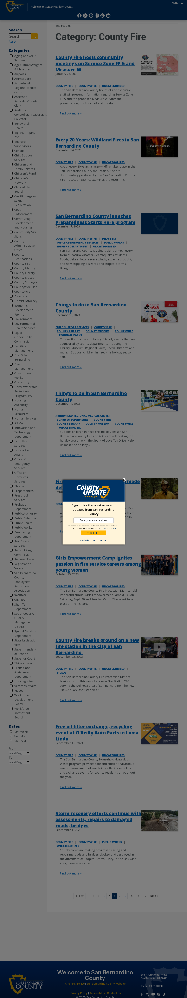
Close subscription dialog (124, 480)
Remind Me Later (100, 540)
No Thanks (84, 540)
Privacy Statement (109, 528)
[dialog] (94, 512)
